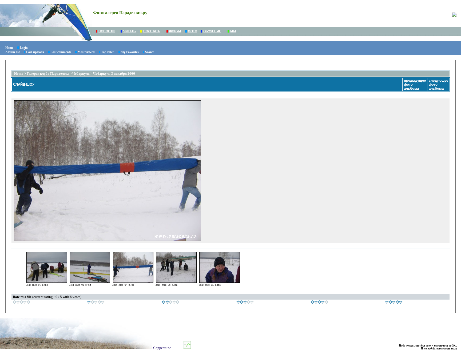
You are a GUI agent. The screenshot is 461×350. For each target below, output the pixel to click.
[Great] (394, 303)
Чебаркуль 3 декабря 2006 (114, 73)
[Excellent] (319, 303)
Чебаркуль (81, 73)
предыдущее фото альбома (415, 84)
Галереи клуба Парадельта (48, 73)
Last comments (60, 52)
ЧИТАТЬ (129, 31)
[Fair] (170, 303)
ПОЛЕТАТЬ (151, 31)
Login (24, 48)
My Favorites (130, 52)
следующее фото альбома (438, 84)
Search (149, 52)
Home (9, 48)
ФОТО (192, 31)
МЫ (233, 31)
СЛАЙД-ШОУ (23, 84)
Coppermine (162, 348)
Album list (12, 52)
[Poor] (96, 303)
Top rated (107, 52)
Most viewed (86, 52)
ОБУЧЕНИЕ (212, 31)
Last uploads (35, 52)
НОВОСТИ (106, 31)
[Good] (245, 303)
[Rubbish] (21, 303)
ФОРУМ (175, 31)
